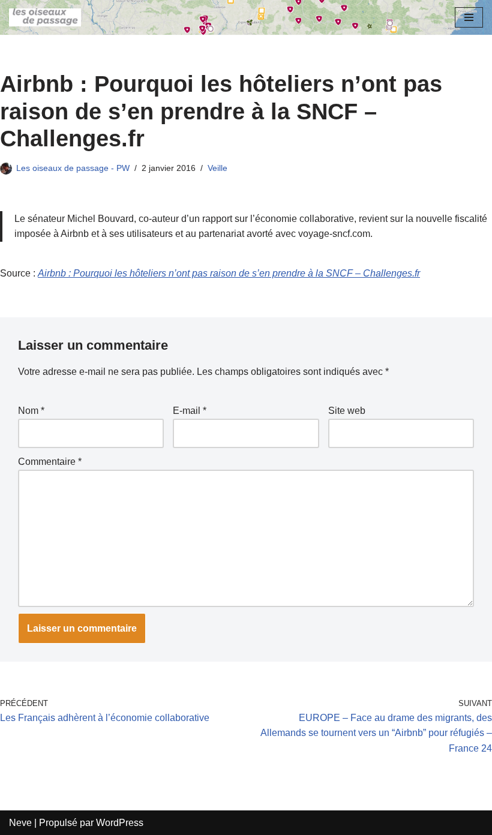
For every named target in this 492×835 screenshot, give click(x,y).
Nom (31, 411)
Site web (346, 411)
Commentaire (50, 461)
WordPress (119, 823)
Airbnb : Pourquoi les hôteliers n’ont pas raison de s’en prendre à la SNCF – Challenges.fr (229, 273)
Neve (20, 823)
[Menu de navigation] (469, 17)
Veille (217, 168)
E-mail (189, 411)
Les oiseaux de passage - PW (73, 168)
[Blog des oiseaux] (45, 17)
